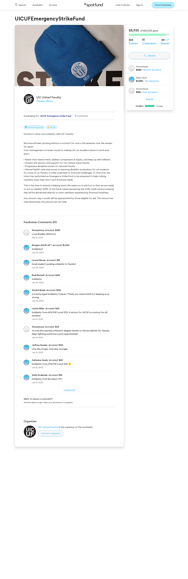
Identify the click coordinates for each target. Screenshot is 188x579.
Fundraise (37, 5)
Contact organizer (51, 433)
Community (82, 116)
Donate (53, 5)
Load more (69, 390)
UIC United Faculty (48, 427)
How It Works (123, 5)
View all (149, 99)
